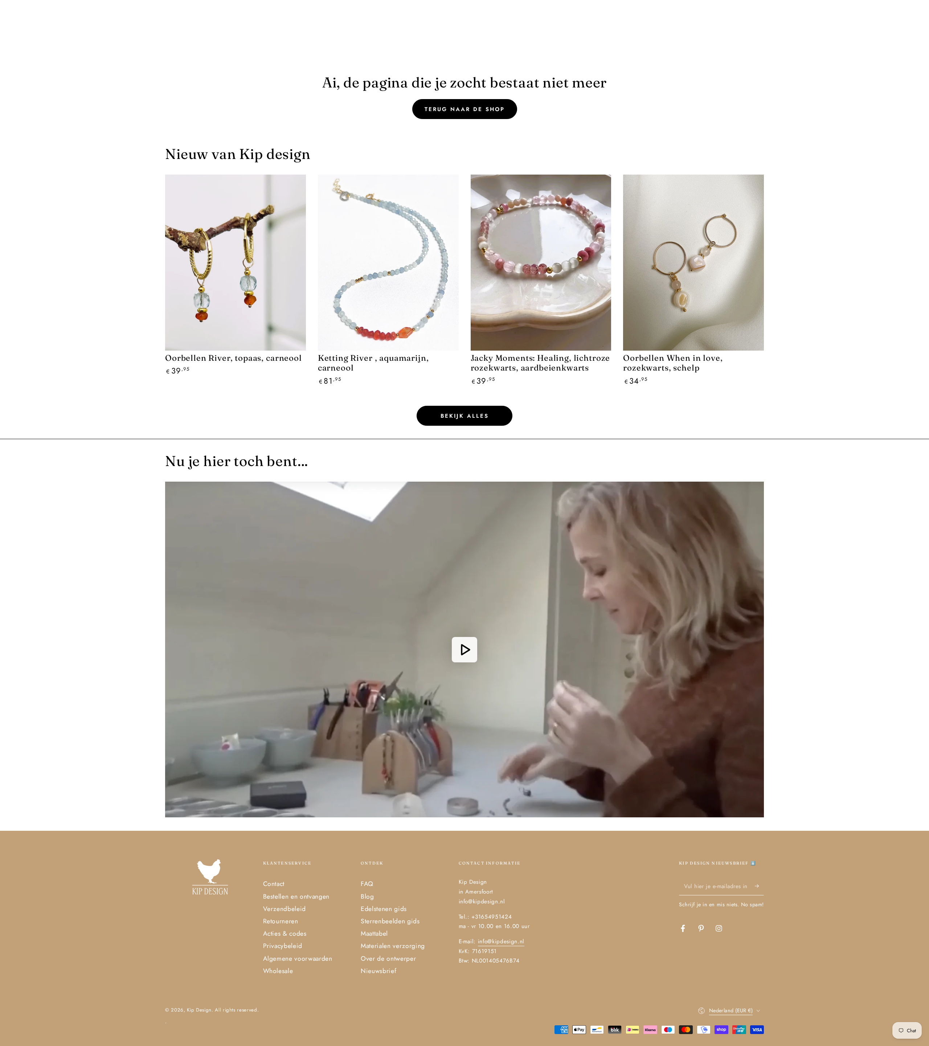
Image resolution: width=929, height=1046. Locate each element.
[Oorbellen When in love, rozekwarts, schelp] (693, 263)
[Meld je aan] (759, 886)
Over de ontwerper (388, 958)
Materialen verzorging (393, 946)
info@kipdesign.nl (501, 941)
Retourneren (280, 921)
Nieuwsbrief (378, 971)
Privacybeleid (283, 946)
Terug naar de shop (465, 109)
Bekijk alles (465, 416)
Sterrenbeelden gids (390, 921)
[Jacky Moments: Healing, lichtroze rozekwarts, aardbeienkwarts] (541, 263)
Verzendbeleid (284, 909)
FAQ (367, 883)
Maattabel (374, 933)
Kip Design (199, 1009)
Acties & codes (285, 933)
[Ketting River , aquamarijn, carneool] (388, 263)
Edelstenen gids (384, 909)
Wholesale (278, 971)
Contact (274, 883)
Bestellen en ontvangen (296, 896)
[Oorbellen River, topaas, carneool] (235, 263)
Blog (367, 896)
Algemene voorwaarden (297, 958)
